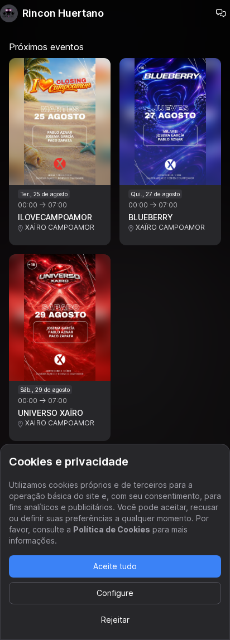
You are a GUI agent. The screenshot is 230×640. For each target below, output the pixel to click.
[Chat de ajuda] (221, 13)
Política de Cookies (111, 529)
